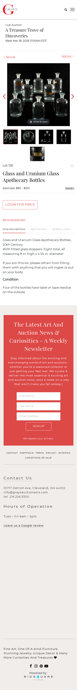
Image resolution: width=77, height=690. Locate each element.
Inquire (69, 188)
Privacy (51, 453)
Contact (12, 453)
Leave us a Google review (24, 525)
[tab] (14, 230)
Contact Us (18, 478)
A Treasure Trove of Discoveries (24, 32)
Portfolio (27, 453)
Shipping (65, 453)
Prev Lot (10, 56)
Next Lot (67, 55)
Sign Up (38, 426)
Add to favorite (72, 166)
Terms (40, 453)
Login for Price (20, 204)
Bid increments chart (14, 220)
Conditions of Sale (38, 458)
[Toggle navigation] (72, 9)
